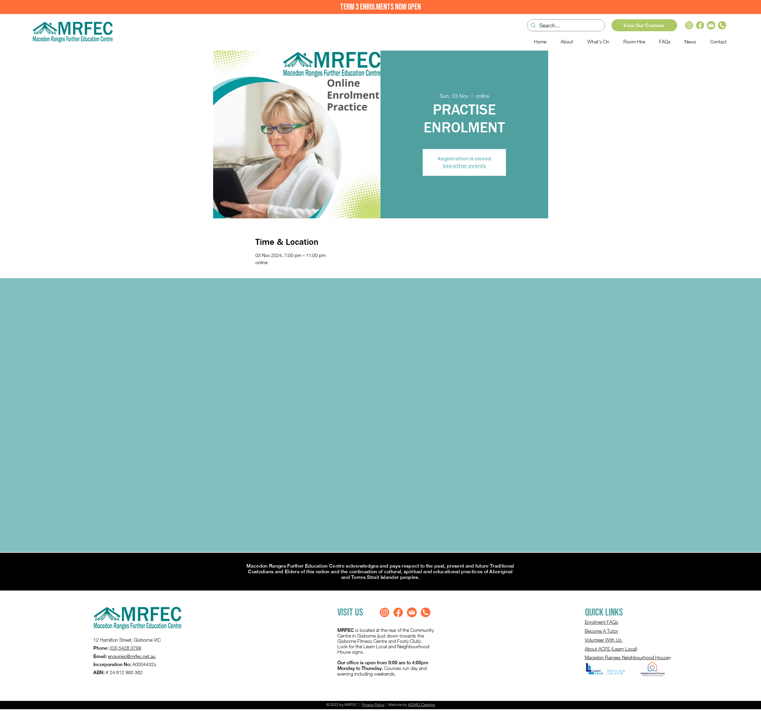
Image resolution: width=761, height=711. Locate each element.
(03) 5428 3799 (125, 648)
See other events (464, 165)
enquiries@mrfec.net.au (131, 656)
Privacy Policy (373, 704)
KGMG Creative (421, 704)
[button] (596, 42)
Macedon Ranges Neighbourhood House (627, 657)
